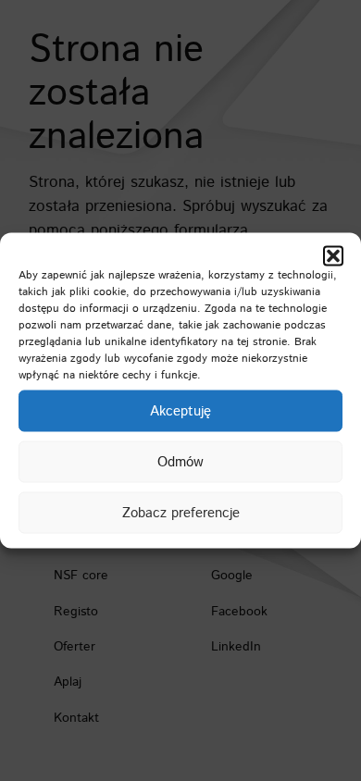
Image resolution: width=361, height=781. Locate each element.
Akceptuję (180, 410)
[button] (333, 256)
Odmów (180, 461)
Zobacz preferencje (181, 512)
